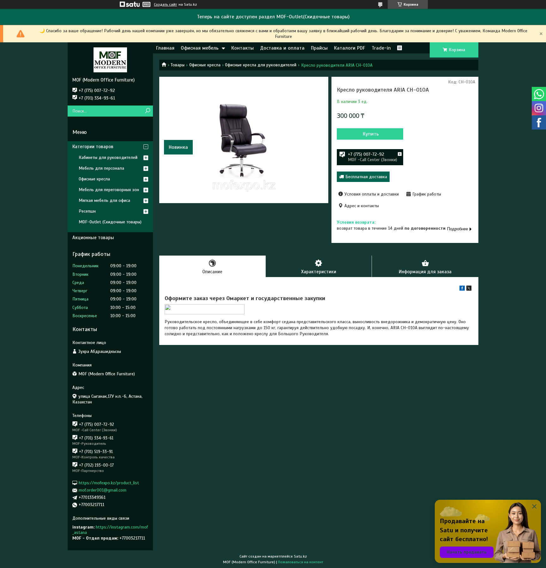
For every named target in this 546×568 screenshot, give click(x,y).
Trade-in (381, 48)
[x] (468, 289)
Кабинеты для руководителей (108, 157)
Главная (165, 48)
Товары (178, 65)
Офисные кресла (205, 65)
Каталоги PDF (349, 48)
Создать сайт (165, 4)
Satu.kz (300, 556)
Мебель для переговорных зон (109, 189)
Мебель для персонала (101, 168)
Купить (371, 134)
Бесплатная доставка (366, 176)
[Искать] (147, 111)
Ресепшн (87, 211)
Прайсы (319, 48)
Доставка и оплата (282, 48)
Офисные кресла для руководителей (260, 65)
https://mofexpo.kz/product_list (109, 483)
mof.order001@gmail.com (102, 490)
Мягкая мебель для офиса (104, 200)
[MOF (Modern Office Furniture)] (110, 59)
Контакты (242, 48)
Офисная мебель (200, 48)
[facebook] (462, 289)
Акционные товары (93, 237)
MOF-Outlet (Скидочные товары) (110, 222)
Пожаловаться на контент (300, 562)
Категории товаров (92, 146)
